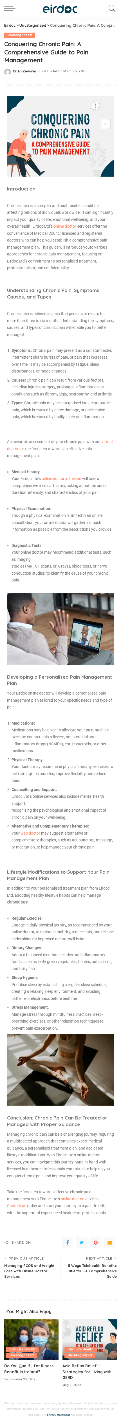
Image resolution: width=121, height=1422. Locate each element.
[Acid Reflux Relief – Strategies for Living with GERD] (89, 1339)
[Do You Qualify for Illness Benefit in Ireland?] (31, 1339)
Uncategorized (20, 35)
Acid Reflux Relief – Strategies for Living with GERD (86, 1371)
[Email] (109, 1242)
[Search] (111, 8)
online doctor (72, 1199)
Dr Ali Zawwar (24, 71)
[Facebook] (67, 1242)
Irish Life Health (22, 1349)
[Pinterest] (95, 1242)
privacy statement (58, 1414)
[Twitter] (81, 1242)
